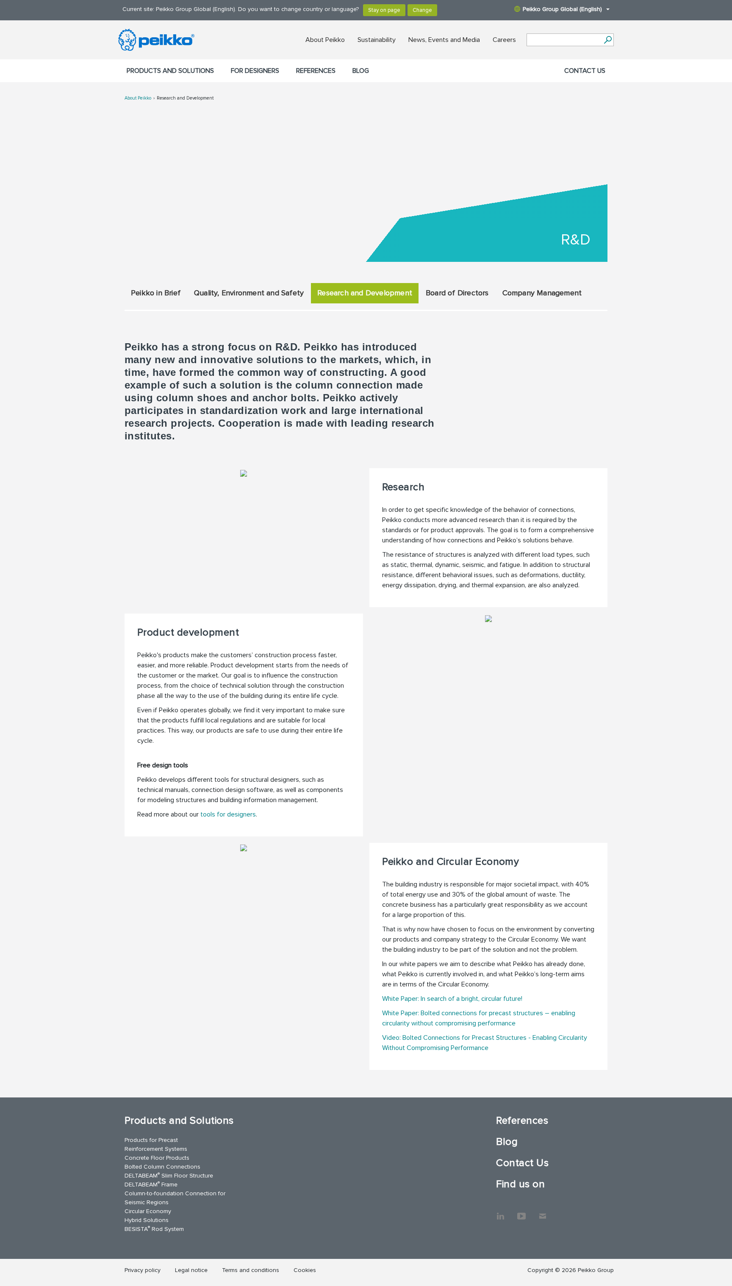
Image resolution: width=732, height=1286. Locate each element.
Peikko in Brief (155, 292)
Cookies (305, 1270)
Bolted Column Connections (162, 1166)
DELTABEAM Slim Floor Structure (169, 1175)
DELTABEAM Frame (151, 1184)
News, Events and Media (444, 40)
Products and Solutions (170, 71)
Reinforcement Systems (156, 1149)
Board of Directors (457, 292)
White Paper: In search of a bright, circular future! (452, 998)
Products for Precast (151, 1140)
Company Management (542, 292)
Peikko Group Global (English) (562, 9)
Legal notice (191, 1270)
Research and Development (185, 98)
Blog (360, 71)
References (316, 71)
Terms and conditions (250, 1270)
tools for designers (228, 814)
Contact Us (584, 71)
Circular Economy (148, 1211)
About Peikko (325, 40)
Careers (504, 40)
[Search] (607, 40)
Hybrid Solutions (147, 1220)
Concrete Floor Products (157, 1157)
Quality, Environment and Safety (249, 292)
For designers (255, 71)
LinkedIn (500, 1212)
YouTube (521, 1212)
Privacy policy (143, 1270)
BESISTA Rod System (154, 1229)
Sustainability (377, 40)
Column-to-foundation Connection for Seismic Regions (175, 1198)
